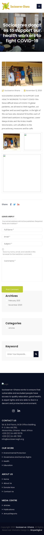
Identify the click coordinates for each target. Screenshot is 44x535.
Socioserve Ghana (12, 90)
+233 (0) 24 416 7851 (11, 436)
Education (8, 465)
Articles (12, 328)
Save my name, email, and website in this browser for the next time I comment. (19, 253)
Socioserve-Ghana (25, 527)
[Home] (16, 6)
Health (6, 461)
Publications (9, 509)
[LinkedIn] (18, 411)
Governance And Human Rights (17, 457)
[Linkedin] (18, 204)
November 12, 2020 (34, 90)
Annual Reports (10, 513)
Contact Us (9, 491)
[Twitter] (14, 204)
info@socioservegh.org (13, 439)
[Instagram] (13, 411)
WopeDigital (36, 530)
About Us (8, 483)
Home (6, 479)
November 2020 (15, 305)
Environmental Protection (15, 453)
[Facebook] (10, 204)
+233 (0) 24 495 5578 (12, 433)
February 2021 (14, 300)
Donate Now (9, 487)
